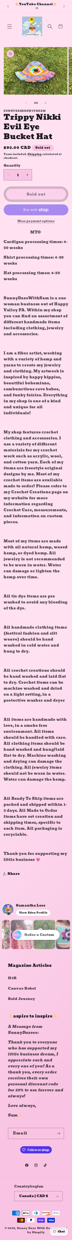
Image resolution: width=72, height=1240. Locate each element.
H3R (12, 978)
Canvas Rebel (22, 988)
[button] (9, 26)
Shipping (35, 154)
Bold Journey (21, 999)
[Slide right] (45, 102)
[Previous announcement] (8, 6)
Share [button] (14, 873)
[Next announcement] (64, 6)
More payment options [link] (36, 221)
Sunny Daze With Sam (35, 1228)
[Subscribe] (58, 1133)
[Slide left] (26, 102)
